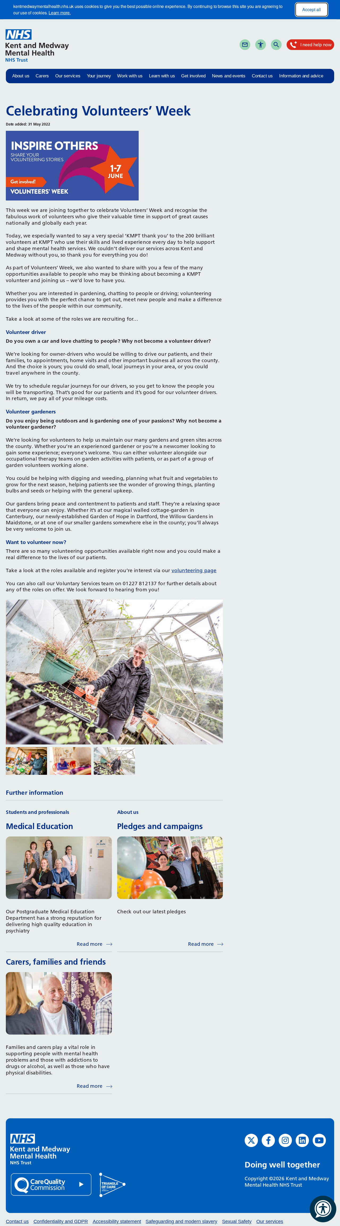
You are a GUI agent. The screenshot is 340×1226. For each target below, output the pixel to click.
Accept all (311, 9)
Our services (67, 75)
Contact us (262, 75)
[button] (26, 761)
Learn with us (162, 75)
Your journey (99, 75)
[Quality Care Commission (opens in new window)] (51, 1184)
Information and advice (301, 75)
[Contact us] (245, 45)
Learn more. (60, 13)
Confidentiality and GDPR (60, 1221)
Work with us (130, 75)
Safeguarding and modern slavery (181, 1221)
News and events (228, 75)
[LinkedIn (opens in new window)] (302, 1140)
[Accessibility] (260, 45)
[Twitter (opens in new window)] (251, 1140)
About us (20, 75)
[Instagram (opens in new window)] (285, 1140)
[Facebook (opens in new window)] (268, 1140)
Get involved (193, 75)
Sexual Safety (237, 1221)
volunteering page (194, 570)
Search (285, 44)
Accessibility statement (117, 1221)
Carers (42, 75)
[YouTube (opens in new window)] (319, 1140)
